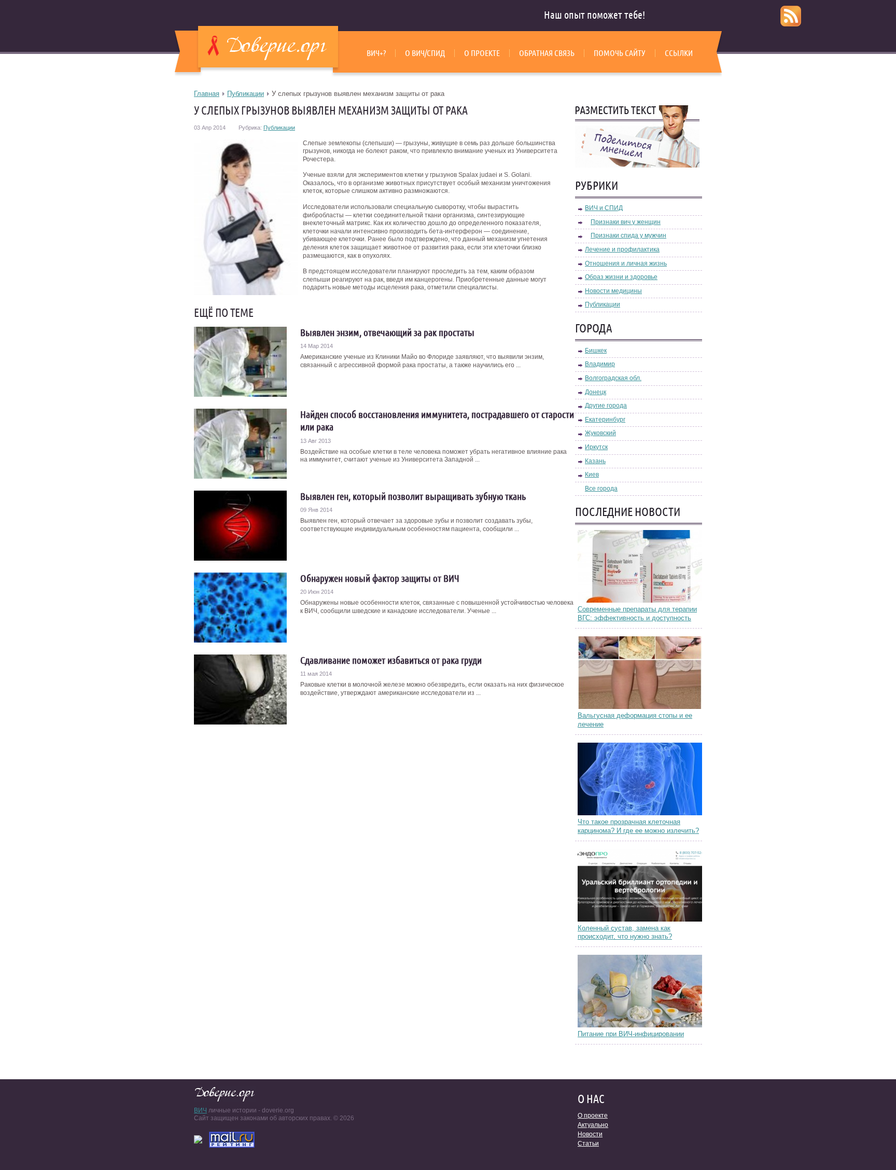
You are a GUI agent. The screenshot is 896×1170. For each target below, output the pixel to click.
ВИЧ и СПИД (604, 208)
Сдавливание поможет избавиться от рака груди (391, 660)
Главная (206, 93)
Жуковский (600, 433)
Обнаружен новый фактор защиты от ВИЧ (379, 578)
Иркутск (596, 447)
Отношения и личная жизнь (626, 263)
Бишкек (596, 350)
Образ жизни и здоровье (621, 277)
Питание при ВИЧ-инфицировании (631, 1034)
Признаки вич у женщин (626, 222)
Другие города (606, 405)
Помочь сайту (620, 53)
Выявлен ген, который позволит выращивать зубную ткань (413, 496)
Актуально (593, 1125)
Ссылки (679, 53)
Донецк (595, 392)
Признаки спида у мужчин (628, 235)
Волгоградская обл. (613, 378)
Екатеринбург (605, 419)
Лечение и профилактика (622, 249)
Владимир (600, 364)
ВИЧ (200, 1110)
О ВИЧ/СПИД (425, 53)
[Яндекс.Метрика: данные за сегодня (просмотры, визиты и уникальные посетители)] (198, 1139)
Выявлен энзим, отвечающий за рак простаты (387, 332)
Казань (595, 461)
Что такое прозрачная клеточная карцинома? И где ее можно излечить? (638, 826)
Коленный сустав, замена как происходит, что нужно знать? (625, 932)
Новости (590, 1134)
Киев (592, 474)
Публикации (245, 93)
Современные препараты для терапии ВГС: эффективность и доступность (637, 613)
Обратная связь (547, 53)
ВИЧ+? (376, 53)
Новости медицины (613, 291)
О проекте (482, 53)
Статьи (588, 1143)
